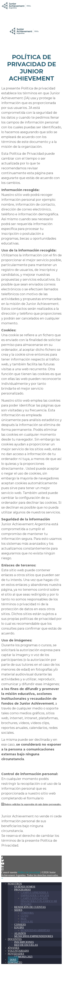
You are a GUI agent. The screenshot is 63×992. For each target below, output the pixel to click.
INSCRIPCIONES (24, 942)
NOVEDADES (16, 953)
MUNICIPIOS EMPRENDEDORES (33, 936)
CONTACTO (15, 962)
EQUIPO (19, 927)
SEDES (18, 910)
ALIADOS (20, 933)
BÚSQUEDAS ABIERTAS (35, 930)
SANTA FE (27, 921)
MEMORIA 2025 (23, 956)
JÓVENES (13, 947)
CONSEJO (20, 924)
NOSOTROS (15, 883)
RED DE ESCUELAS (26, 945)
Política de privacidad (29, 872)
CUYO (24, 915)
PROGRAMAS (22, 889)
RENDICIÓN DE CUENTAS (30, 907)
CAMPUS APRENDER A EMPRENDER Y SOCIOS (35, 894)
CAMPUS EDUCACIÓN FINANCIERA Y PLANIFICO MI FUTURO (39, 901)
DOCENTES (15, 939)
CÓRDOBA (27, 912)
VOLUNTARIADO (18, 950)
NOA (23, 918)
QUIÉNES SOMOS (24, 886)
